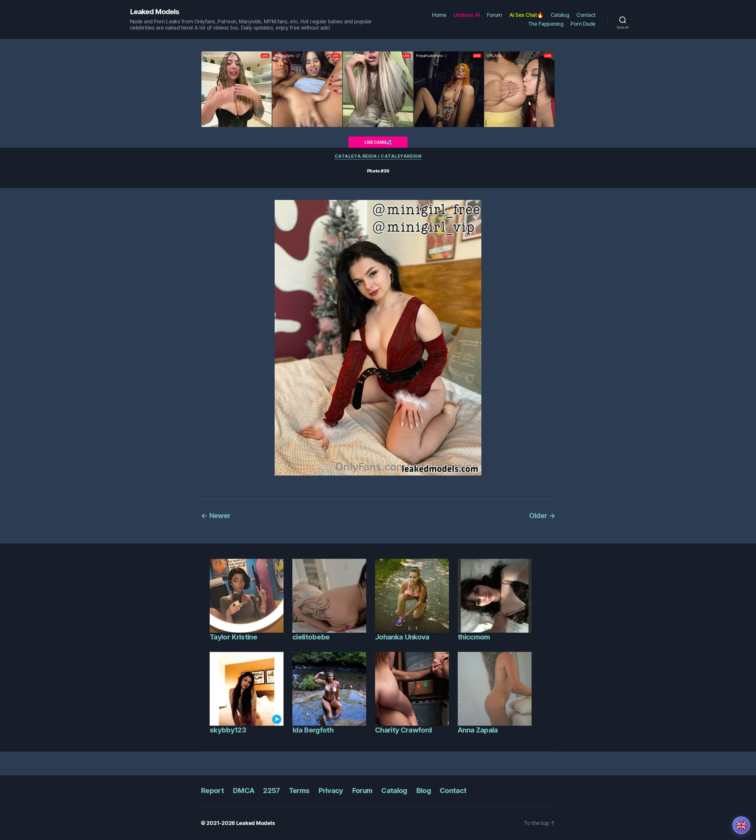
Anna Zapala (478, 730)
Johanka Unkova (402, 637)
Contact (586, 15)
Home (439, 15)
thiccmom (474, 637)
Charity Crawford (403, 730)
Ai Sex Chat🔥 (526, 15)
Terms (299, 790)
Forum (494, 15)
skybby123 (228, 730)
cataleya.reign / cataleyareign (378, 156)
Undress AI (467, 15)
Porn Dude (583, 24)
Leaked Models (154, 11)
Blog (423, 790)
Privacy (330, 790)
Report (212, 790)
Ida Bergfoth (312, 730)
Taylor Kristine (233, 637)
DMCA (243, 790)
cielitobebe (311, 637)
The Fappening (545, 24)
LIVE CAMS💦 (378, 142)
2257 (271, 790)
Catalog (560, 15)
